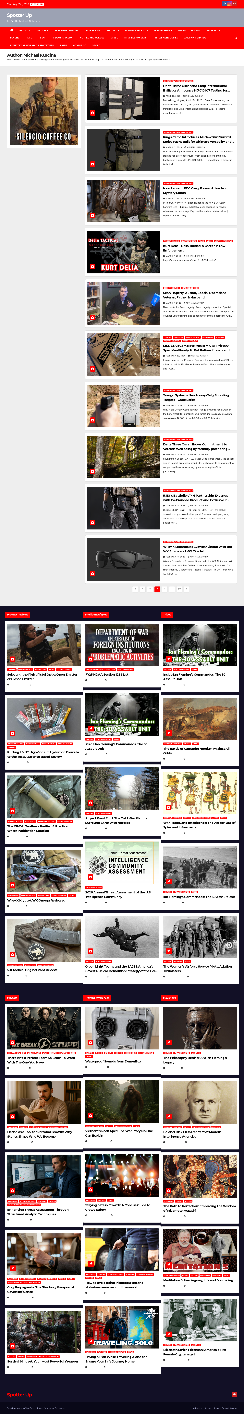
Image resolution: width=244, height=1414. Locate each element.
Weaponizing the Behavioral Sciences (59, 1053)
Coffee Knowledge (92, 37)
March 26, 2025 (174, 1142)
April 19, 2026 (95, 828)
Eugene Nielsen (40, 685)
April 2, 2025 (173, 902)
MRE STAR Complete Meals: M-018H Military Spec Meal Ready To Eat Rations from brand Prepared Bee (196, 350)
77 (179, 589)
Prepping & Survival (172, 341)
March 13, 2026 (174, 198)
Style (114, 37)
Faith (63, 45)
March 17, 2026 (174, 147)
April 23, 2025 (174, 833)
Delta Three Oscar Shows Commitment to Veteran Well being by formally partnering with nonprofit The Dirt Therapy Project (195, 448)
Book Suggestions (171, 288)
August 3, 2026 (18, 1068)
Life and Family (34, 1053)
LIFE (30, 37)
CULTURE (41, 30)
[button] (236, 37)
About (23, 30)
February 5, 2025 (175, 976)
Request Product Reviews (225, 1408)
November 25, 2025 (98, 1215)
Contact (208, 1408)
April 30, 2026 (96, 754)
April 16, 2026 (173, 96)
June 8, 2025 (95, 1293)
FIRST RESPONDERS (135, 37)
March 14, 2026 (96, 976)
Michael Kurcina (194, 96)
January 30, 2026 (19, 1142)
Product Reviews (189, 30)
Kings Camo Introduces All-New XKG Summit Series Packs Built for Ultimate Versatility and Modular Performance (197, 141)
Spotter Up (19, 15)
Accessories (13, 895)
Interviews (93, 30)
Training (12, 747)
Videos (209, 241)
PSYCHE (15, 37)
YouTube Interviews (223, 241)
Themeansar (60, 1408)
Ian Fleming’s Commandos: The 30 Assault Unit (199, 897)
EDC (42, 37)
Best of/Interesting (67, 30)
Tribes (116, 739)
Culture (167, 337)
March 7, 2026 (174, 256)
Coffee (185, 1275)
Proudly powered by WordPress (21, 1408)
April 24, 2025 (174, 759)
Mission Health (48, 744)
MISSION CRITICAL (135, 30)
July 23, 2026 (17, 762)
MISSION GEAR (162, 30)
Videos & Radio (63, 37)
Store (96, 45)
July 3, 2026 (17, 975)
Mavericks (178, 961)
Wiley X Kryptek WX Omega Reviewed (36, 900)
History (111, 30)
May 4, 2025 (172, 1068)
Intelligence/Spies (166, 37)
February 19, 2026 (176, 405)
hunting (118, 1053)
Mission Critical (193, 337)
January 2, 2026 (19, 1220)
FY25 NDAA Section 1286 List (106, 674)
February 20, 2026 (176, 356)
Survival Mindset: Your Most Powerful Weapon (42, 1361)
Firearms (12, 670)
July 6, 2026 (17, 906)
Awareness (12, 1127)
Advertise (79, 45)
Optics (51, 670)
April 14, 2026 (95, 902)
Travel (89, 1056)
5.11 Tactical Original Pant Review (32, 970)
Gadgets (108, 1053)
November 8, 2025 (20, 1367)
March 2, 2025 (174, 1286)
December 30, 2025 (98, 1141)
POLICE (201, 241)
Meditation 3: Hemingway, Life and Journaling (198, 1280)
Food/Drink (178, 337)
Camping (89, 1053)
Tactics (72, 895)
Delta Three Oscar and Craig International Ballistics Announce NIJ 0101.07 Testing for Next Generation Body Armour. (195, 90)
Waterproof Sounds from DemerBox (113, 1061)
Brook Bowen (117, 1067)
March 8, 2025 (174, 1216)
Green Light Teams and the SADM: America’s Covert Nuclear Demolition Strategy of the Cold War (121, 971)
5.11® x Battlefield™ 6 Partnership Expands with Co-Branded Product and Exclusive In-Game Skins (195, 500)
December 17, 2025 (20, 1297)
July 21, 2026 (17, 836)
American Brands (195, 37)
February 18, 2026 (176, 506)
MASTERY (212, 30)
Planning (220, 337)
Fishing (99, 1053)
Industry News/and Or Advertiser (32, 45)
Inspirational (14, 1053)
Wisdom (188, 1201)
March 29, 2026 (96, 1067)
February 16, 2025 (176, 1360)
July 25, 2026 (95, 680)
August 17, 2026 (19, 685)
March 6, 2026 (174, 303)
